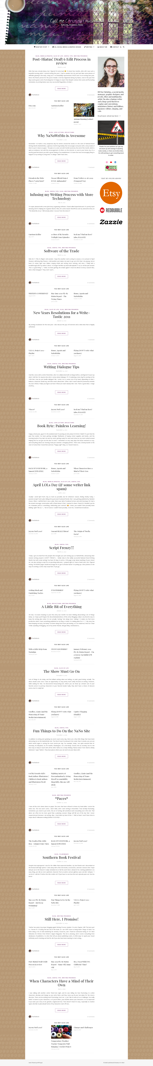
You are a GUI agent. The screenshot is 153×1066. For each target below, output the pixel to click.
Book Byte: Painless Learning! (61, 425)
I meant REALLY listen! (60, 531)
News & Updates (46, 56)
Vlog (61, 191)
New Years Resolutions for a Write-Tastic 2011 (61, 314)
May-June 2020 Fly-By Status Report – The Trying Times (59, 296)
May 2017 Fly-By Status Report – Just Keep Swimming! (37, 903)
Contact (115, 47)
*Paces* (32, 409)
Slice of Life (58, 56)
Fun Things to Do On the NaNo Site (61, 730)
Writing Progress (80, 56)
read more (61, 88)
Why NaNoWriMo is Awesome (61, 135)
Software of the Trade (61, 250)
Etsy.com (32, 106)
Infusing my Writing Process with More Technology (61, 196)
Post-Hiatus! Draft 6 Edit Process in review (62, 61)
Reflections (69, 132)
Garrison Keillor (57, 106)
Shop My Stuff (41, 47)
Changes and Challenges (83, 1027)
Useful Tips (68, 56)
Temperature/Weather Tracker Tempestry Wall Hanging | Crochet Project (61, 1044)
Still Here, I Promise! (62, 919)
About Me (103, 47)
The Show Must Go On (61, 671)
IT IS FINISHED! (57, 590)
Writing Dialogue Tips (61, 366)
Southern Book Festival (62, 857)
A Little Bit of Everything (62, 606)
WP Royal (39, 1062)
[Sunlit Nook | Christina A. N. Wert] (76, 22)
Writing (89, 47)
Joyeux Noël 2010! (58, 409)
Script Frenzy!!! (61, 547)
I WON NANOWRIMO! (59, 649)
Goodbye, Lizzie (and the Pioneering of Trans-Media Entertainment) (38, 714)
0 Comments (90, 223)
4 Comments (90, 95)
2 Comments (90, 457)
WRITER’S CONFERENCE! (38, 293)
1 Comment (91, 167)
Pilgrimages (64, 854)
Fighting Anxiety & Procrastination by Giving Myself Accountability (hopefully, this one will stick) (61, 779)
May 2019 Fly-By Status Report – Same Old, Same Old (61, 964)
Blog (37, 56)
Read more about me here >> (109, 116)
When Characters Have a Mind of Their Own (62, 983)
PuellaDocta (35, 95)
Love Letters (59, 132)
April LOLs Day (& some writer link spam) (61, 486)
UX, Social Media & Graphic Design (67, 47)
